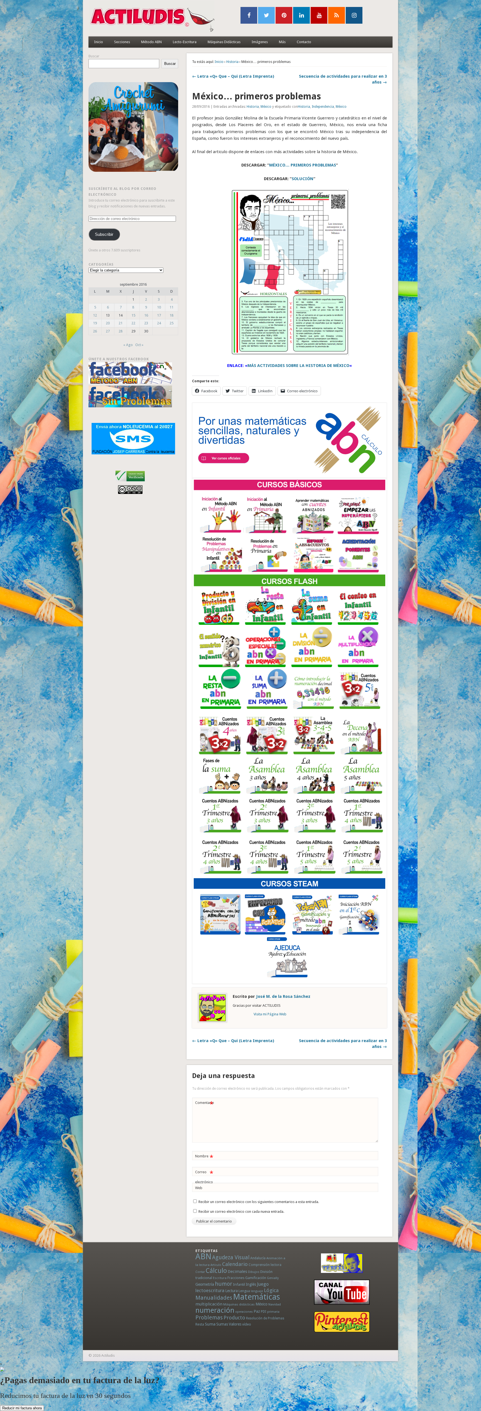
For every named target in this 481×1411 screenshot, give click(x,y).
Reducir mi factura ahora (22, 1408)
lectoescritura (209, 1290)
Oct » (139, 345)
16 (146, 315)
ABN (203, 1256)
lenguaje (257, 1291)
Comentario (204, 1104)
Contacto (304, 42)
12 (95, 315)
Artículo (215, 1265)
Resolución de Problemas (265, 1318)
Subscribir (104, 234)
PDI (263, 1311)
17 (159, 315)
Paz (257, 1311)
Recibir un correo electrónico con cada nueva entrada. (241, 1211)
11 (171, 307)
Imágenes (260, 42)
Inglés (251, 1284)
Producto (234, 1318)
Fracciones (235, 1278)
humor (223, 1283)
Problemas (209, 1317)
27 (108, 331)
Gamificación (255, 1278)
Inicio (98, 42)
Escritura (220, 1278)
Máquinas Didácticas (224, 42)
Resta (199, 1324)
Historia (232, 62)
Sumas (222, 1324)
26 (95, 331)
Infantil (239, 1284)
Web (198, 1188)
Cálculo (216, 1271)
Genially (273, 1278)
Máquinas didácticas (239, 1304)
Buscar (94, 56)
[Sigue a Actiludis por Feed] (336, 15)
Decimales (237, 1271)
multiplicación (208, 1304)
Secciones (122, 42)
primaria (273, 1312)
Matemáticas (256, 1297)
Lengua (244, 1291)
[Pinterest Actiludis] (342, 1321)
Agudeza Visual (230, 1257)
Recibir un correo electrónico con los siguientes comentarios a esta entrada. (258, 1202)
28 (120, 331)
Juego (263, 1284)
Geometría (204, 1284)
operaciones (244, 1312)
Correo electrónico (204, 1177)
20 (108, 323)
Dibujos (253, 1272)
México (266, 107)
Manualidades (213, 1297)
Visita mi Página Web (270, 1014)
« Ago (128, 345)
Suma (210, 1324)
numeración (214, 1310)
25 (171, 323)
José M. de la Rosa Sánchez (283, 996)
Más (282, 42)
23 (146, 323)
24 (159, 323)
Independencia (323, 107)
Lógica (271, 1290)
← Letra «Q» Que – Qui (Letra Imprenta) (233, 76)
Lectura (231, 1290)
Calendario (235, 1264)
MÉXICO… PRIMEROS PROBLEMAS (302, 165)
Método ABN (151, 42)
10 (159, 307)
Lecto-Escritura (185, 42)
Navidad (274, 1304)
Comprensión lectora (265, 1265)
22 (133, 323)
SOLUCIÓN (302, 178)
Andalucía (258, 1258)
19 (95, 323)
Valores (235, 1324)
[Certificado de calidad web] (130, 482)
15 (133, 315)
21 (120, 323)
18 (171, 315)
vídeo (246, 1324)
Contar (200, 1272)
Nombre (204, 1157)
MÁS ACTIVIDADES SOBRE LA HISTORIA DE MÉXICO (298, 365)
